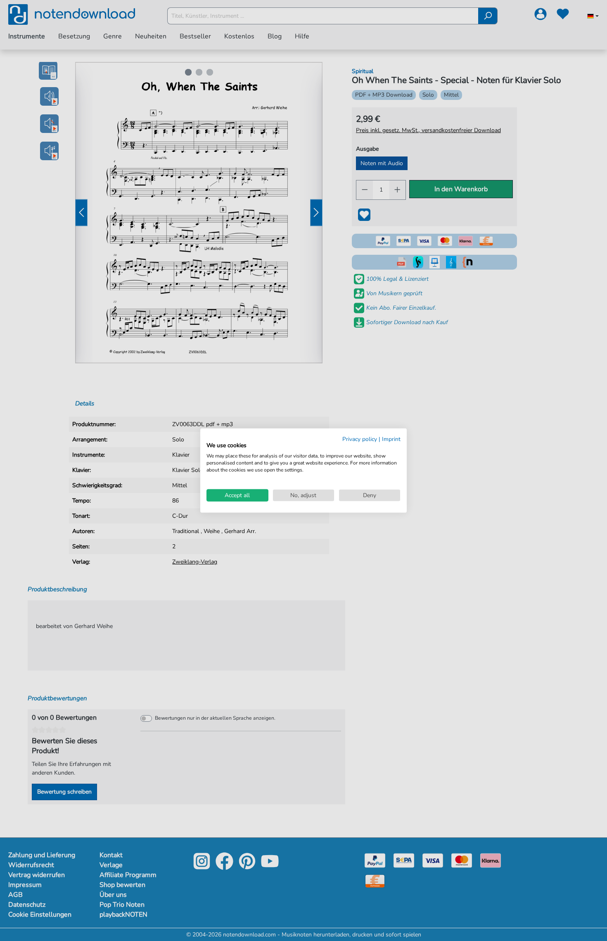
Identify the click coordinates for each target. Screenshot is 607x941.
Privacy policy (359, 439)
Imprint (391, 439)
